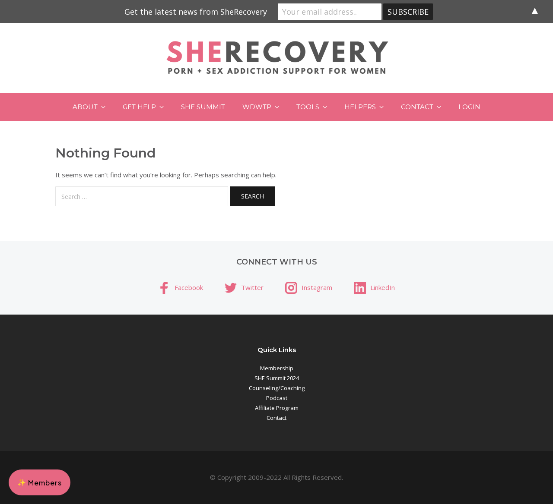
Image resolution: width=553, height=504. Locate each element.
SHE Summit (203, 107)
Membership (276, 368)
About (85, 107)
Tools (307, 107)
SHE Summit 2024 (276, 378)
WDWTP (256, 107)
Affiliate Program (277, 408)
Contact (417, 107)
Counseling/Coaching (277, 388)
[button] (39, 482)
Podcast (276, 398)
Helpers (360, 107)
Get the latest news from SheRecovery (195, 11)
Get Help (139, 107)
